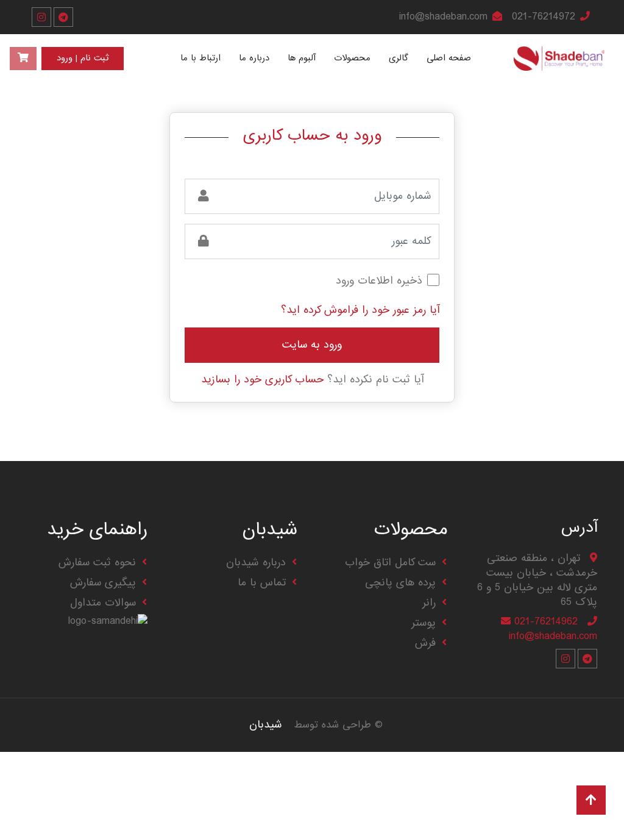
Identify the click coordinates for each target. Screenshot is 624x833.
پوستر (423, 623)
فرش (425, 643)
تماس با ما (262, 582)
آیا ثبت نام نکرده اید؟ (312, 380)
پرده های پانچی (400, 582)
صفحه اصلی (449, 58)
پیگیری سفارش (103, 582)
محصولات (352, 58)
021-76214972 (543, 17)
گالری (398, 58)
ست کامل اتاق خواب (390, 562)
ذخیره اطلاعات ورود (379, 281)
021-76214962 (546, 621)
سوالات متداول (103, 603)
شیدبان (265, 725)
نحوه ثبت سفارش (97, 562)
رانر (429, 603)
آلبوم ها (302, 58)
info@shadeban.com (443, 17)
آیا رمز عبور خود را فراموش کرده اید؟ (360, 310)
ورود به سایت (312, 345)
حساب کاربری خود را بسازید (262, 379)
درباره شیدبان (256, 562)
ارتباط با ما (200, 58)
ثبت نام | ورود (82, 58)
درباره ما (254, 58)
